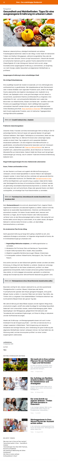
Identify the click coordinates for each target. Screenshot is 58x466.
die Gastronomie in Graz (43, 178)
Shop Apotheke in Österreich (31, 109)
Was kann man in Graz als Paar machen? (14, 441)
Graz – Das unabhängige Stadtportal (29, 2)
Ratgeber (7, 9)
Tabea (4, 350)
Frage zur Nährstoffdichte (33, 147)
